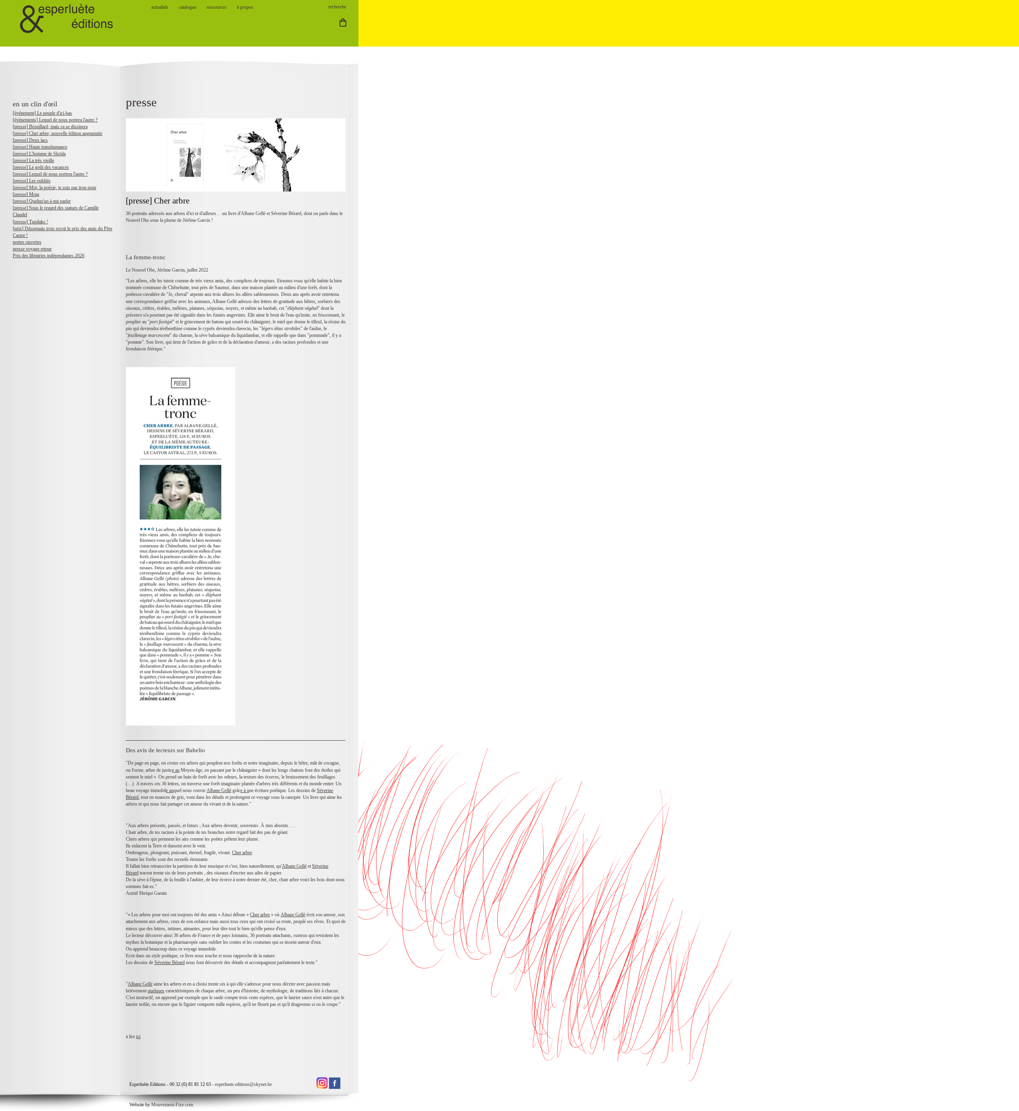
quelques (156, 991)
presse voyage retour (32, 249)
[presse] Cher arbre (157, 200)
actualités (159, 7)
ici (138, 1036)
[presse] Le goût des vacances (41, 167)
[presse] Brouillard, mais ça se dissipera (50, 126)
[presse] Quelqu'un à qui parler (42, 201)
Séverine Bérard (169, 962)
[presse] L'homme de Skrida (39, 153)
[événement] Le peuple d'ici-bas (42, 113)
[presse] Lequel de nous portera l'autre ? (50, 174)
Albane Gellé (219, 790)
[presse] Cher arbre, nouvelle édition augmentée (57, 133)
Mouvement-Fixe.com (172, 1104)
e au (176, 770)
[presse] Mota (26, 194)
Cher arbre (242, 852)
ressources (216, 7)
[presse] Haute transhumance (40, 147)
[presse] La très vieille (33, 160)
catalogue (187, 7)
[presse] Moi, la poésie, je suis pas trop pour (54, 187)
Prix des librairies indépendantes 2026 (48, 255)
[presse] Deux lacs (30, 140)
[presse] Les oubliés (32, 181)
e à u (244, 790)
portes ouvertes (27, 242)
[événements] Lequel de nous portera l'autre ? (55, 120)
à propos (245, 7)
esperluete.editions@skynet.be (243, 1084)
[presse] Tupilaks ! (30, 222)
